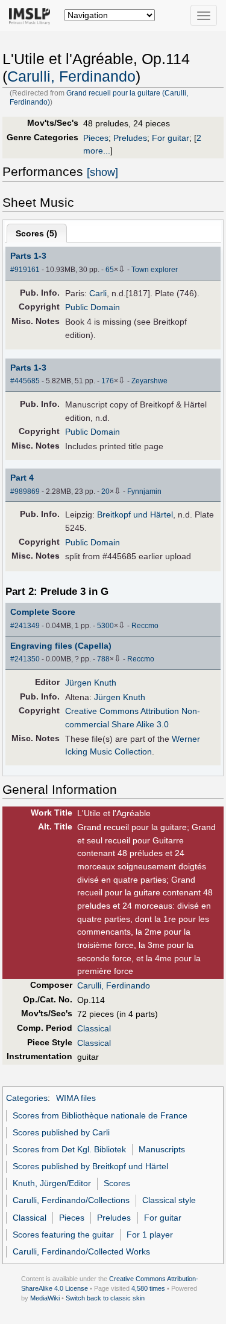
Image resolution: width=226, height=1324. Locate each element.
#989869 (25, 491)
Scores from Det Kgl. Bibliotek (69, 1149)
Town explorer (154, 269)
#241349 (25, 625)
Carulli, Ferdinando (71, 76)
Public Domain (92, 307)
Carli (98, 293)
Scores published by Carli (61, 1132)
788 (103, 659)
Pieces (95, 138)
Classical (94, 1028)
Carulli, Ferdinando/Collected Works (81, 1251)
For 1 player (150, 1234)
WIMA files (76, 1098)
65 (109, 269)
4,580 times (148, 1288)
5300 (105, 625)
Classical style (169, 1200)
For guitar (170, 138)
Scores (117, 1183)
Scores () (36, 233)
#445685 (25, 381)
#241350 (25, 659)
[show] (102, 172)
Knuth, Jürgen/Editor (52, 1183)
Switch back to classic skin (105, 1298)
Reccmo (145, 625)
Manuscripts (162, 1149)
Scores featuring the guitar (63, 1234)
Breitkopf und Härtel (135, 514)
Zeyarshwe (149, 381)
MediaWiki (45, 1298)
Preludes (130, 138)
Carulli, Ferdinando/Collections (71, 1200)
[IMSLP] (32, 15)
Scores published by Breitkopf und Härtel (90, 1166)
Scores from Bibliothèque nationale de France (100, 1115)
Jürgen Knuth (90, 682)
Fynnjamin (144, 491)
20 (105, 491)
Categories (27, 1098)
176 (107, 381)
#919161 (25, 269)
